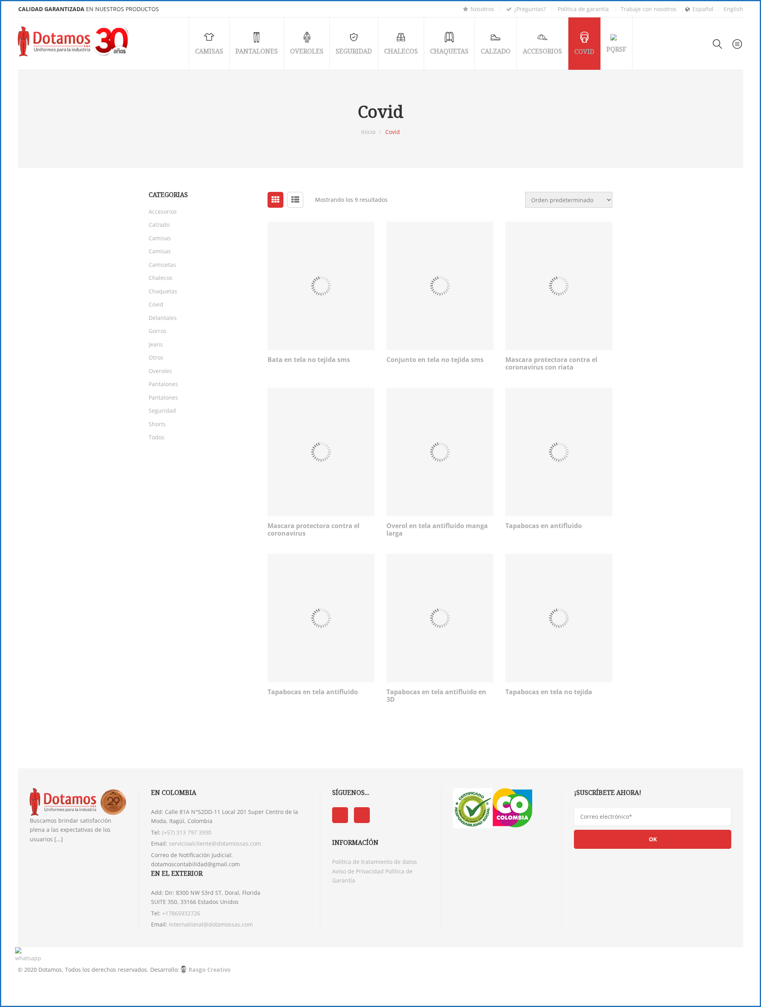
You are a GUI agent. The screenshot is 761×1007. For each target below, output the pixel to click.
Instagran (362, 815)
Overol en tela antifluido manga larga (437, 529)
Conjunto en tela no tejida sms (435, 359)
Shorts (157, 424)
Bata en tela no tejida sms (309, 359)
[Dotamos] (75, 41)
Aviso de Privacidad (358, 871)
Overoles (160, 371)
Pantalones (163, 384)
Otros (156, 357)
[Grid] (275, 200)
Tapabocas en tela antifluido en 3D (436, 695)
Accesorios (163, 211)
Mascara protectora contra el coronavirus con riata (551, 363)
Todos (156, 437)
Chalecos (160, 277)
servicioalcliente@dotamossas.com (215, 843)
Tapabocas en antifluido (543, 525)
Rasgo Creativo (210, 969)
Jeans (156, 344)
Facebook (340, 815)
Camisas (160, 238)
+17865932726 (181, 913)
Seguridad (162, 410)
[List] (295, 200)
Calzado (159, 224)
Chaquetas (163, 291)
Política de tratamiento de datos (374, 861)
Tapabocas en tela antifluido (313, 691)
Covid (156, 304)
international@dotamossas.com (211, 924)
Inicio (368, 132)
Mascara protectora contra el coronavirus (313, 529)
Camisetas (162, 264)
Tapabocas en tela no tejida (548, 691)
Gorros (157, 331)
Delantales (163, 318)
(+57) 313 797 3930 (186, 832)
